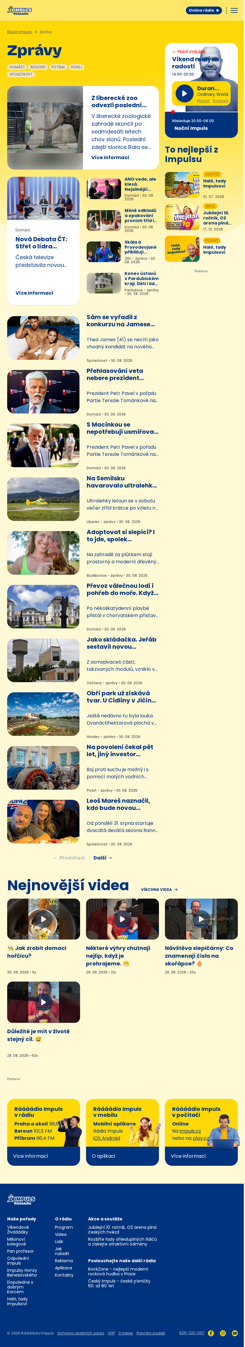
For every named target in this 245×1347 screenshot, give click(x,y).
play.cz (201, 1138)
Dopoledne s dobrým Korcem (20, 1287)
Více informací (110, 157)
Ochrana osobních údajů (80, 1333)
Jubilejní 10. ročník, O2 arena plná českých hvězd (122, 1229)
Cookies (125, 1333)
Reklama (64, 1260)
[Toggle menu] (234, 10)
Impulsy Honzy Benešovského (22, 1272)
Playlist (203, 101)
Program (221, 101)
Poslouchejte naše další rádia (122, 1261)
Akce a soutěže (105, 1219)
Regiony (38, 67)
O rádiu (63, 1219)
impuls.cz (190, 1131)
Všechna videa (156, 889)
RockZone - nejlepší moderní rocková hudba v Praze (118, 1271)
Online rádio (201, 10)
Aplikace (63, 1267)
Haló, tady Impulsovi (17, 1301)
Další (100, 857)
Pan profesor (20, 1251)
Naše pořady (21, 1219)
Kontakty (64, 1275)
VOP (111, 1333)
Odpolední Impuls (18, 1260)
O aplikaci (103, 1156)
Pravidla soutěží (151, 1333)
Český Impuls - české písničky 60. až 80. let (119, 1283)
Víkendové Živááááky (18, 1229)
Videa (61, 1234)
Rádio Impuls (19, 31)
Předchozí (72, 857)
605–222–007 (191, 1332)
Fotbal (58, 67)
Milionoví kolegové (16, 1241)
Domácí (17, 67)
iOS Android (106, 1138)
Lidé (59, 1241)
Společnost (21, 74)
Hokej (76, 67)
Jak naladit (62, 1251)
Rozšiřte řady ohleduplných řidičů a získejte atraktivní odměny (122, 1241)
